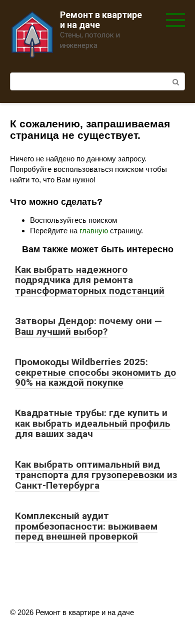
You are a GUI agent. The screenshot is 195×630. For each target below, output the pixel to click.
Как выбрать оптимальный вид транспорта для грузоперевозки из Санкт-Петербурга (96, 475)
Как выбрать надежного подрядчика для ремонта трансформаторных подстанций (89, 280)
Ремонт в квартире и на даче (101, 19)
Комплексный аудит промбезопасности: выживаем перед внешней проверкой (86, 526)
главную (94, 230)
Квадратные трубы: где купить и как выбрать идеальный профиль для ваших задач (92, 423)
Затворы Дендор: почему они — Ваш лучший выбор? (88, 326)
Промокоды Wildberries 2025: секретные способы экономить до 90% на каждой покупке (95, 372)
